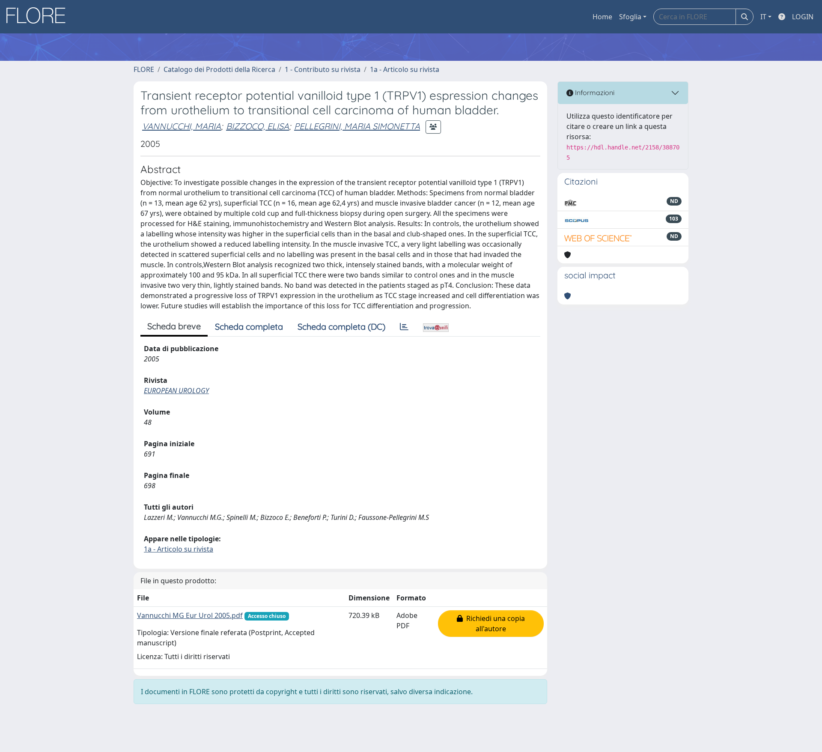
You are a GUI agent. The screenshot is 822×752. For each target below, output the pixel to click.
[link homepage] (39, 16)
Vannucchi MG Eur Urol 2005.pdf (190, 615)
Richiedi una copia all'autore (494, 623)
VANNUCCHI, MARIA (181, 126)
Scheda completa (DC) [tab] (341, 326)
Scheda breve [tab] (174, 326)
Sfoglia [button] (630, 16)
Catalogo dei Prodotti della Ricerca (219, 69)
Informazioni (593, 92)
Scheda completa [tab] (249, 326)
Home (602, 16)
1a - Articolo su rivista (404, 69)
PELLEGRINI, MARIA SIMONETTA (357, 126)
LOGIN (802, 16)
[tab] (404, 327)
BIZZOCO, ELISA (257, 126)
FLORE (144, 69)
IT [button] (763, 16)
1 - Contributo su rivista (322, 69)
